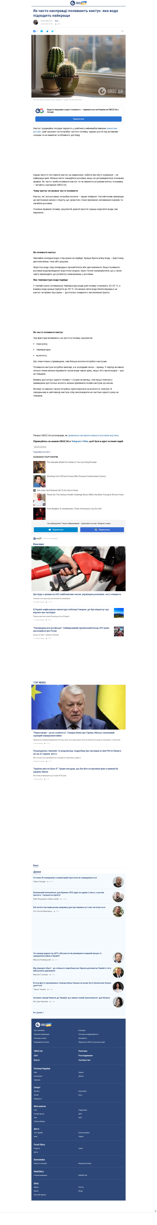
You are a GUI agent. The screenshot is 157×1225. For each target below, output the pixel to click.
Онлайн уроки (39, 1114)
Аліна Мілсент (46, 21)
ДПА (80, 1114)
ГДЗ (35, 1110)
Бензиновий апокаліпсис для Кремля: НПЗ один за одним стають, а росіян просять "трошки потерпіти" (68, 893)
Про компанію (39, 1030)
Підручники (82, 1110)
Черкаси (37, 1080)
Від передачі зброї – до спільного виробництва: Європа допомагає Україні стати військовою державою (72, 969)
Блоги (36, 1060)
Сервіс (81, 1136)
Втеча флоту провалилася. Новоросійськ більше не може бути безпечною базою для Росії (72, 984)
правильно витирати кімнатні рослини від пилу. (93, 435)
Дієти (36, 1152)
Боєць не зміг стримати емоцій (46, 635)
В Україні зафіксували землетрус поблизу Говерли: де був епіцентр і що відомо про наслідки (71, 611)
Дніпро (81, 1076)
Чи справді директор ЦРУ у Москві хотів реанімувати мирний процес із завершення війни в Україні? (67, 954)
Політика (82, 1051)
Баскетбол (82, 1091)
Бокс (80, 1095)
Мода (80, 1191)
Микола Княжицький (42, 960)
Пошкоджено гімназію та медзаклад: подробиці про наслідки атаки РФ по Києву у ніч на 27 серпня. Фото (77, 752)
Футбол (36, 1091)
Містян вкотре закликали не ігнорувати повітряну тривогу (57, 758)
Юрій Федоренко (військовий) (46, 899)
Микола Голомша (40, 974)
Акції (35, 1136)
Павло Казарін (39, 881)
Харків (81, 1072)
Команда (81, 1030)
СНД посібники (39, 1121)
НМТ (80, 1118)
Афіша (36, 1187)
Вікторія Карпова (40, 1001)
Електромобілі (84, 1133)
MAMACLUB (82, 1175)
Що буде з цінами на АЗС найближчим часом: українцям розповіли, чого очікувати (77, 594)
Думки (37, 871)
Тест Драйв (38, 1133)
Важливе (38, 544)
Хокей (36, 1095)
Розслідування (85, 1055)
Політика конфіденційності (88, 1034)
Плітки (81, 1187)
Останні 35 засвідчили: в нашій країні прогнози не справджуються (65, 878)
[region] (78, 154)
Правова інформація (41, 1034)
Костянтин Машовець (42, 911)
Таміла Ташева (39, 989)
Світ (36, 1055)
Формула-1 (38, 1099)
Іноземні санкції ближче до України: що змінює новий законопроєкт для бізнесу (71, 998)
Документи (82, 1038)
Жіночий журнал (40, 1195)
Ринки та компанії (40, 1163)
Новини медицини (40, 1175)
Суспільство (84, 1060)
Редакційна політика (41, 452)
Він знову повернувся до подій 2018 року (49, 776)
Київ (35, 1072)
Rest (56, 21)
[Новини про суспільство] (37, 539)
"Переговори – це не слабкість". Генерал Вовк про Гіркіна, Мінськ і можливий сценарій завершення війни (73, 734)
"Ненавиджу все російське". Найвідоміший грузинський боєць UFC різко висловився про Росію (71, 629)
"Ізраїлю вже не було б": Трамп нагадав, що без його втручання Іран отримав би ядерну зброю (75, 770)
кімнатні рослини (40, 447)
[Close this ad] (155, 1211)
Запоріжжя (38, 1076)
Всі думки (37, 1012)
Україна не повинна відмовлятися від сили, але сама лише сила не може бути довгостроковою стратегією (76, 740)
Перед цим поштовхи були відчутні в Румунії (51, 616)
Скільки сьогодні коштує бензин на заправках (51, 598)
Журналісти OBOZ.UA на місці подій (91, 1042)
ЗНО (35, 1118)
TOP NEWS (39, 682)
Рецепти (37, 1148)
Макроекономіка (84, 1163)
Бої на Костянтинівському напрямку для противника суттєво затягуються (69, 907)
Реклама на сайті (40, 1038)
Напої (80, 1148)
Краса (36, 1191)
